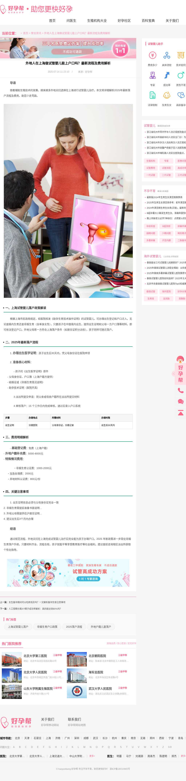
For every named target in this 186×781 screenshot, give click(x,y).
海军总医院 (96, 672)
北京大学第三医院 (35, 655)
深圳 (76, 738)
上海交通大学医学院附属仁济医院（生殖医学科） (58, 756)
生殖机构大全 (97, 21)
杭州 (114, 738)
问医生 (71, 21)
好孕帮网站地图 (77, 725)
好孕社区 (124, 21)
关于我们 (172, 21)
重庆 (123, 738)
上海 (48, 738)
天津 (26, 738)
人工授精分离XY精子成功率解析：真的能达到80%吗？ (35, 609)
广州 (67, 738)
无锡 (142, 738)
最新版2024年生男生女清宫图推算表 (164, 197)
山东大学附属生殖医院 (38, 688)
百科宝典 (148, 21)
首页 (52, 21)
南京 (133, 738)
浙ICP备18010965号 (120, 769)
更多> (92, 756)
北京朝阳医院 (97, 655)
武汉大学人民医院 (100, 688)
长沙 (105, 738)
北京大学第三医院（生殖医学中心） (18, 756)
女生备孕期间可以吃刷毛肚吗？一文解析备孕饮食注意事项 (37, 602)
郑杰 (174, 756)
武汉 (95, 738)
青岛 (180, 738)
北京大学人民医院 (35, 672)
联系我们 (74, 719)
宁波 (171, 738)
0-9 (169, 747)
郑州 (152, 738)
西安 (161, 738)
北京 (17, 738)
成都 (86, 738)
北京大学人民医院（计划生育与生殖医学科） (38, 756)
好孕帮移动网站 (50, 725)
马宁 (128, 756)
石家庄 (37, 738)
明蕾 (119, 756)
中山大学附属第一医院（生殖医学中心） (78, 756)
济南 (57, 738)
